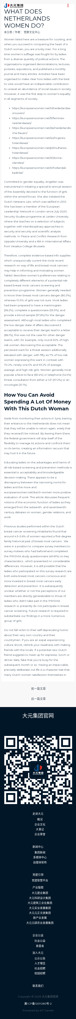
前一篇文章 (38, 688)
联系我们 (38, 985)
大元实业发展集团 (40, 907)
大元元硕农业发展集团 (40, 922)
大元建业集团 (40, 892)
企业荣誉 (39, 834)
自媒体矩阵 (40, 862)
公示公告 (39, 958)
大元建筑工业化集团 (40, 902)
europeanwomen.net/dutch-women (28, 492)
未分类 (8, 32)
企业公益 (38, 935)
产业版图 (38, 887)
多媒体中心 (40, 857)
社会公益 (39, 940)
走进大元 (38, 813)
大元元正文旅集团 (40, 912)
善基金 (40, 945)
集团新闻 (39, 852)
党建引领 (38, 874)
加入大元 (38, 952)
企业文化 (39, 824)
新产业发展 (40, 917)
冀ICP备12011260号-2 (38, 1003)
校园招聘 (39, 973)
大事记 (40, 829)
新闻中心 (38, 846)
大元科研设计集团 (40, 897)
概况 (40, 819)
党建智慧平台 (40, 880)
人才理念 (39, 963)
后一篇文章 (38, 699)
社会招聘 (39, 968)
